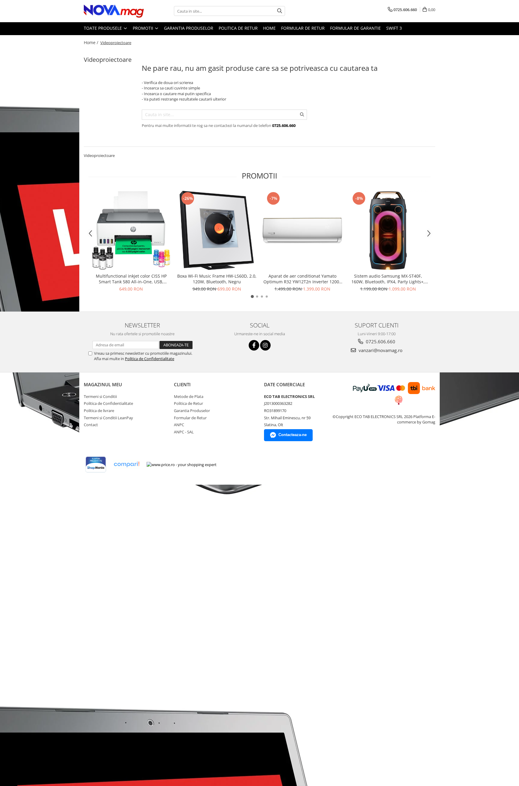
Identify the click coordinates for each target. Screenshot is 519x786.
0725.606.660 (380, 342)
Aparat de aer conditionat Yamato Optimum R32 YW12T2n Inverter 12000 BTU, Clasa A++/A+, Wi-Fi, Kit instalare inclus (302, 279)
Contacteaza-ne (292, 434)
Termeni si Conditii (100, 396)
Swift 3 (394, 28)
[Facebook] (254, 345)
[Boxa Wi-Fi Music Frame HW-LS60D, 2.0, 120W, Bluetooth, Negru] (216, 230)
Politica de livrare (99, 410)
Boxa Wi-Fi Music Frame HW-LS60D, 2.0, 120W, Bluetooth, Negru (216, 279)
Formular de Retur (303, 28)
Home (269, 28)
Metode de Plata (188, 396)
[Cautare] (279, 11)
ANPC (179, 424)
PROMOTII (143, 28)
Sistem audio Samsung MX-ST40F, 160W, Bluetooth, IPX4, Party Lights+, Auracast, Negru (388, 279)
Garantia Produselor (188, 28)
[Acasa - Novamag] (114, 11)
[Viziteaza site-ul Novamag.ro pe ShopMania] (95, 464)
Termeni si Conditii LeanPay (108, 417)
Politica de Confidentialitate (149, 358)
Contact (91, 424)
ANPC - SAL (184, 432)
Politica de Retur (238, 28)
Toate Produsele (103, 28)
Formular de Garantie (355, 28)
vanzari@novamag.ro (379, 350)
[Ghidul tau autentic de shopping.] (126, 464)
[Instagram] (265, 345)
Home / (91, 42)
